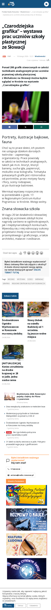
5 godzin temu (12, 447)
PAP (9, 56)
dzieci (30, 279)
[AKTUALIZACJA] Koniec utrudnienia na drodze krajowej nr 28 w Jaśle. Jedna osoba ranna (12, 372)
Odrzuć (20, 605)
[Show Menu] (3, 4)
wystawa (21, 279)
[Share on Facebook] (9, 127)
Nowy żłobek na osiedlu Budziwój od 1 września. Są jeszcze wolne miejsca (36, 328)
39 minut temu (22, 402)
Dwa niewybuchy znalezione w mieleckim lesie (25, 406)
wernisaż (39, 279)
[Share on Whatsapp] (41, 127)
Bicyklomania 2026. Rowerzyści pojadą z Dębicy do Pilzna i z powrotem (31, 396)
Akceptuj (8, 605)
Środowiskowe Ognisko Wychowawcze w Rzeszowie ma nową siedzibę (12, 327)
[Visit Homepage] (11, 4)
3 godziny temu (13, 437)
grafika (6, 283)
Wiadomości (40, 56)
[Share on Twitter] (25, 127)
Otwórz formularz (16, 481)
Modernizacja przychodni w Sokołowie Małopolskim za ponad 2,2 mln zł (22, 414)
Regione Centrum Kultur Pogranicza (28, 283)
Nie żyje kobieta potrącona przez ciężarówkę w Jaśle (21, 433)
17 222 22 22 (15, 469)
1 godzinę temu (13, 409)
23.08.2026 (31, 341)
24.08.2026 (6, 337)
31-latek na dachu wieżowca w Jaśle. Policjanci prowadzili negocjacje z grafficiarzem (25, 443)
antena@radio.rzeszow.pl (22, 475)
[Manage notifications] (5, 605)
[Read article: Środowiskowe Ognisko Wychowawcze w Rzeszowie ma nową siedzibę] (13, 309)
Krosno (11, 279)
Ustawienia (34, 605)
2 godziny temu (13, 419)
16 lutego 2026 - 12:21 (25, 56)
